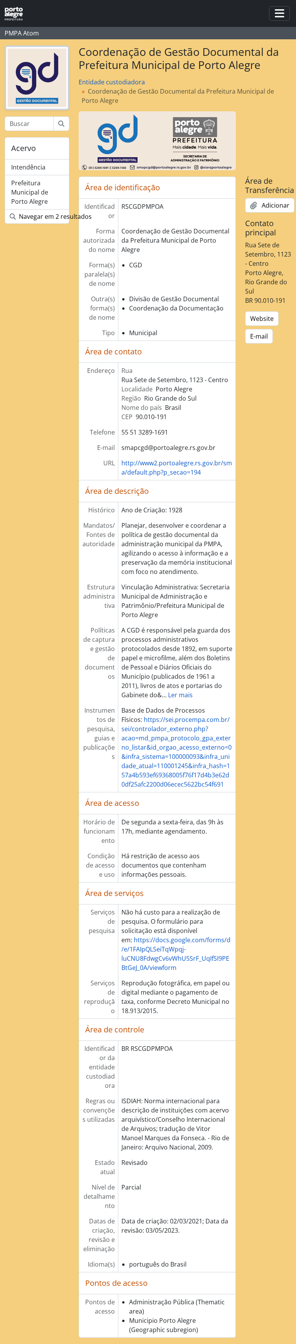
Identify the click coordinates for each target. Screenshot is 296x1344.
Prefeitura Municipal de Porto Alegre (29, 192)
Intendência (28, 167)
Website (262, 318)
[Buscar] (61, 123)
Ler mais (180, 695)
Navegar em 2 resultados (43, 216)
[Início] (17, 13)
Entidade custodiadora (112, 82)
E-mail (259, 336)
